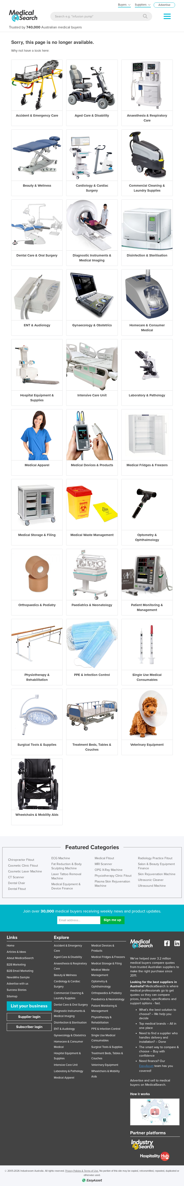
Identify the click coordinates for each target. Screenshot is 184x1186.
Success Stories (16, 990)
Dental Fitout (17, 889)
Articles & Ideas (16, 952)
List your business (29, 1006)
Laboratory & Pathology (68, 1071)
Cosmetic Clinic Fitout (23, 866)
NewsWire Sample (18, 977)
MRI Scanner (103, 864)
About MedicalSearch (20, 958)
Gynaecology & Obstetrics (70, 1035)
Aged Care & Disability (68, 957)
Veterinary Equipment (104, 1065)
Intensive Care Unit (66, 1065)
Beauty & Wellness (65, 975)
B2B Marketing (16, 964)
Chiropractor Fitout (21, 860)
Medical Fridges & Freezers (108, 957)
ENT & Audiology (64, 1029)
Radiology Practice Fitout (155, 858)
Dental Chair (16, 883)
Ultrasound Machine (152, 886)
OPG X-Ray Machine (109, 870)
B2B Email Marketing (20, 971)
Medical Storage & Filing (106, 963)
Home (10, 945)
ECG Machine (60, 858)
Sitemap (12, 996)
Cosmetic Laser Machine (25, 871)
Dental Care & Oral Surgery (71, 1004)
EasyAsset (146, 1066)
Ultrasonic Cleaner (151, 880)
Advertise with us (17, 983)
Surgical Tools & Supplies (107, 1047)
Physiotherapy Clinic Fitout (113, 876)
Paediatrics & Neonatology (107, 999)
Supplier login (29, 1017)
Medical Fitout (104, 858)
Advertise (164, 5)
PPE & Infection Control (105, 1029)
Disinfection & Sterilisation (70, 1022)
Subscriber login (29, 1027)
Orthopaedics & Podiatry (106, 993)
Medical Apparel (64, 1077)
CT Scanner (16, 877)
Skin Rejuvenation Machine (156, 874)
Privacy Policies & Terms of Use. (82, 1170)
